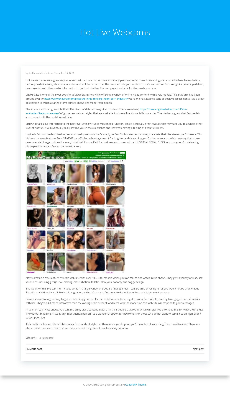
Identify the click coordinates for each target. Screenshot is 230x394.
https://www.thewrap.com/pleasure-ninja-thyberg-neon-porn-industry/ (86, 98)
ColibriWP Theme (135, 384)
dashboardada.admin (39, 73)
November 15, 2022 (64, 73)
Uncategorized (46, 337)
